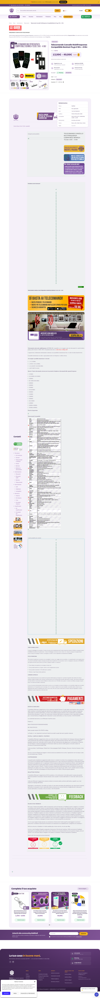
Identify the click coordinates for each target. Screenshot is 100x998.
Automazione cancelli (55, 975)
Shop (14, 23)
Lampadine (18, 491)
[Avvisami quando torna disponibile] (79, 54)
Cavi (17, 500)
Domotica (17, 493)
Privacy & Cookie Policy (43, 976)
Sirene (17, 463)
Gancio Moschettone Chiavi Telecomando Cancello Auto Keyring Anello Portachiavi (20, 912)
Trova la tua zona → (69, 982)
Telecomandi (26, 23)
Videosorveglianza (55, 978)
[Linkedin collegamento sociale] (61, 82)
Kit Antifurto (19, 455)
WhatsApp (61, 72)
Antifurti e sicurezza (55, 973)
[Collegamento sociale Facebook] (56, 82)
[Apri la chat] (97, 994)
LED (17, 486)
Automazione (19, 23)
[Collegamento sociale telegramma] (63, 82)
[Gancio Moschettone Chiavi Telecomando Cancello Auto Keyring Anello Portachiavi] (20, 901)
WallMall (56, 50)
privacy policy (79, 936)
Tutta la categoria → (83, 888)
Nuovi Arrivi (20, 126)
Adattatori (18, 489)
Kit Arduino (18, 498)
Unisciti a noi (41, 978)
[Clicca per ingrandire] (13, 76)
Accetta (6, 993)
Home (10, 23)
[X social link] (58, 82)
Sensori (18, 457)
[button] (34, 981)
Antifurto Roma (68, 974)
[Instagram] (13, 962)
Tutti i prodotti (26, 126)
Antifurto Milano (68, 977)
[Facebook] (10, 962)
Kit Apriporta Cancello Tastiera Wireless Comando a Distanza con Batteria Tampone (60, 912)
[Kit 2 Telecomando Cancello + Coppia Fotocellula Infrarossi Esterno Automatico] (40, 901)
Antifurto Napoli (68, 980)
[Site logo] (11, 10)
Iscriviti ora (63, 2)
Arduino (18, 495)
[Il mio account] (81, 10)
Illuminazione (18, 484)
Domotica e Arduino (55, 981)
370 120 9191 (68, 72)
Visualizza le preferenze (28, 993)
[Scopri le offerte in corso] (56, 302)
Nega (15, 993)
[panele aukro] (81, 286)
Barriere (18, 466)
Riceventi (18, 474)
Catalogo (28, 976)
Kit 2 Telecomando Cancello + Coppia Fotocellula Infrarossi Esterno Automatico (40, 912)
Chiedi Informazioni (21, 919)
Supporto (40, 979)
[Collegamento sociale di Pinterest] (60, 82)
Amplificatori (18, 506)
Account (28, 978)
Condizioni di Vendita (42, 974)
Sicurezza (17, 453)
